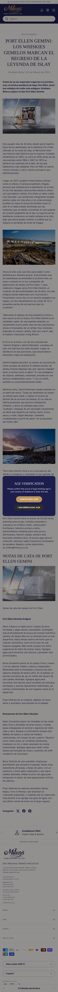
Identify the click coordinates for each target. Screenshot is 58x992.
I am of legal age (29, 499)
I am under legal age (29, 507)
